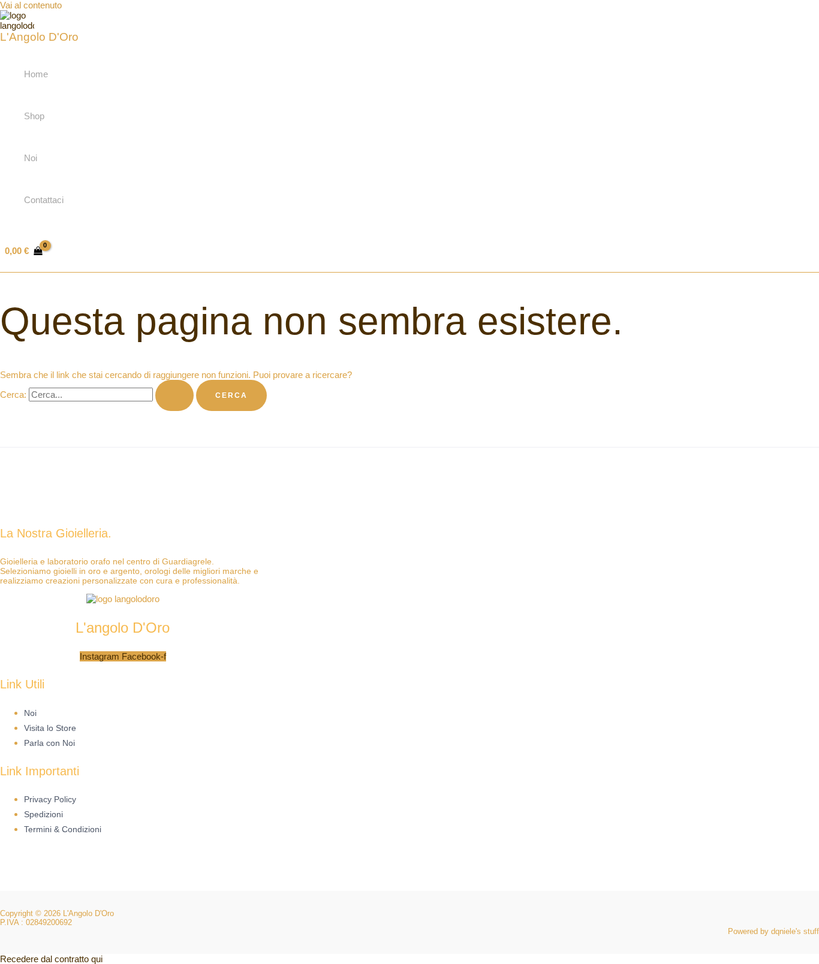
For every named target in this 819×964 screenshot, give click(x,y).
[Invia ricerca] (174, 395)
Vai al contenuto (31, 5)
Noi (30, 158)
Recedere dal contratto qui (51, 959)
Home (36, 74)
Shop (34, 116)
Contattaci (44, 200)
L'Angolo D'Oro (39, 37)
